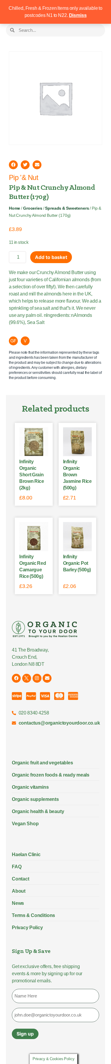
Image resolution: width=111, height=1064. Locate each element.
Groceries (32, 208)
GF (13, 340)
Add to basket (51, 257)
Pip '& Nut (23, 177)
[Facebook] (16, 678)
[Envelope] (47, 678)
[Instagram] (37, 678)
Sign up (25, 1034)
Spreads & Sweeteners (67, 208)
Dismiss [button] (78, 15)
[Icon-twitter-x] (26, 678)
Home (14, 208)
